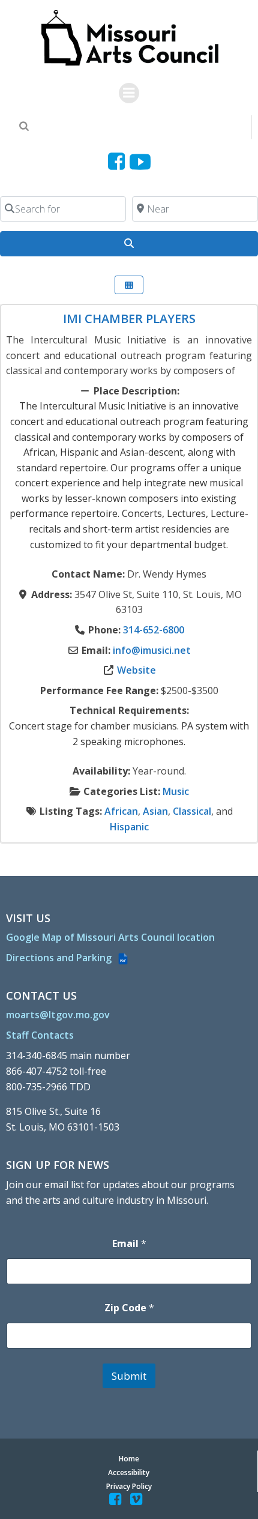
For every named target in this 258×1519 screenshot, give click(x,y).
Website (136, 670)
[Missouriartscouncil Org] (129, 38)
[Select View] (129, 285)
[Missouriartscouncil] (118, 161)
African (121, 811)
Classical (192, 811)
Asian (155, 811)
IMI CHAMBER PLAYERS (129, 318)
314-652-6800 (153, 629)
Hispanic (129, 826)
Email (129, 1243)
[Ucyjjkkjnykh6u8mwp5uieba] (140, 161)
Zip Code (129, 1308)
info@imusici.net (152, 650)
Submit (129, 1376)
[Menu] (129, 93)
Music (176, 791)
